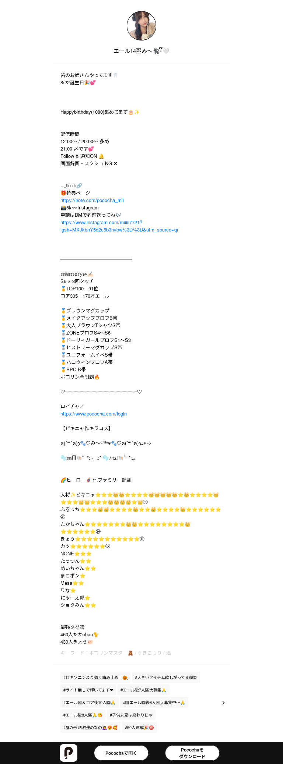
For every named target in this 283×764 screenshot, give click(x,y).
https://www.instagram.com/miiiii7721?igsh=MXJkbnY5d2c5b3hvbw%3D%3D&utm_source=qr (119, 226)
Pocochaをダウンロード (192, 753)
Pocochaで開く (121, 753)
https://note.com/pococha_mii (92, 200)
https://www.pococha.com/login (93, 413)
